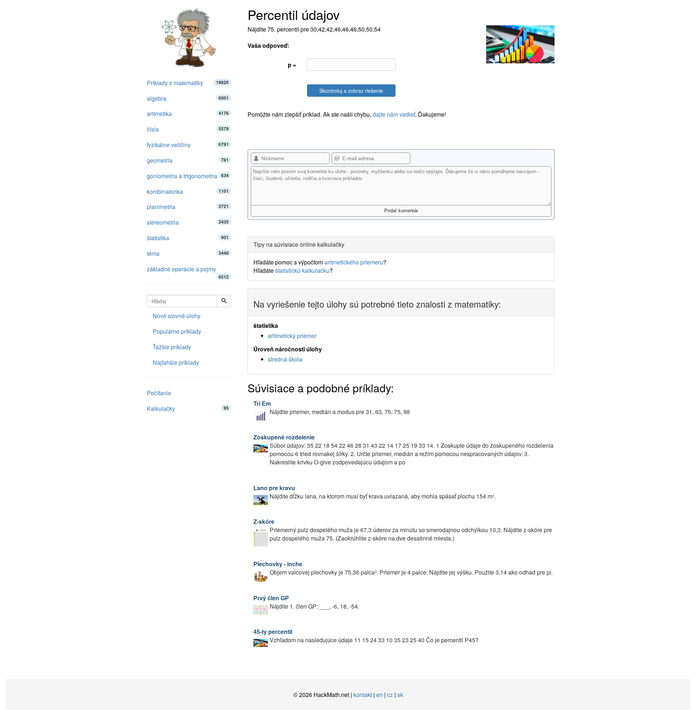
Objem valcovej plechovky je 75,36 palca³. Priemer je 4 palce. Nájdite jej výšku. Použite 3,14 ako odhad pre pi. (403, 568)
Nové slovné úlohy (176, 316)
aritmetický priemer (292, 335)
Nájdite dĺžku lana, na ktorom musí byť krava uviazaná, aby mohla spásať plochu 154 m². (374, 492)
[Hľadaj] (224, 301)
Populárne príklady (177, 331)
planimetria (188, 206)
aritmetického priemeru (353, 262)
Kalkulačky (188, 408)
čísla (188, 129)
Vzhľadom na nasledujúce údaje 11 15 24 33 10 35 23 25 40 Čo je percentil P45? (365, 635)
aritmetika (188, 113)
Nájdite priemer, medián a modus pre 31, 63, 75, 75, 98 (331, 407)
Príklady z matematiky (188, 83)
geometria (188, 160)
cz (390, 694)
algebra (188, 98)
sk (400, 694)
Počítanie (159, 393)
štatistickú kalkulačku (302, 270)
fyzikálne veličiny (188, 145)
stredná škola (285, 359)
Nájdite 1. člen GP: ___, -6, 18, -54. (306, 602)
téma (188, 253)
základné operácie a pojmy (188, 271)
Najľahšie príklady (176, 362)
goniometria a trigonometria (188, 176)
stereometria (188, 222)
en (379, 694)
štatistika (188, 238)
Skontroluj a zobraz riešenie (351, 90)
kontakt (362, 694)
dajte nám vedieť (394, 114)
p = (292, 64)
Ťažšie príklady (172, 347)
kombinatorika (188, 191)
